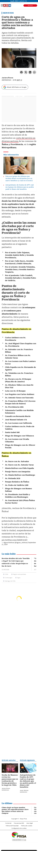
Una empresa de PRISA (19, 835)
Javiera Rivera (7, 78)
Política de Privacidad (12, 826)
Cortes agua (8, 578)
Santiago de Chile (10, 581)
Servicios (8, 13)
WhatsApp (34, 72)
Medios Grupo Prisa (19, 840)
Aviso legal (29, 823)
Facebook (21, 72)
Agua (18, 578)
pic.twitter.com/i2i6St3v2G (14, 540)
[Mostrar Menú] (2, 5)
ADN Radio (7, 5)
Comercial (8, 823)
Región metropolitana (19, 574)
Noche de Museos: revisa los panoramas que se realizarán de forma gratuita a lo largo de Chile (10, 780)
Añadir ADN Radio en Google (16, 87)
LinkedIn (30, 72)
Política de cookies (26, 826)
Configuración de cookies (19, 828)
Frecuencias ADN (19, 823)
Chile (6, 574)
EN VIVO (30, 5)
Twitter (26, 72)
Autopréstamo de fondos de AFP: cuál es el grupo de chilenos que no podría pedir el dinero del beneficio (28, 781)
